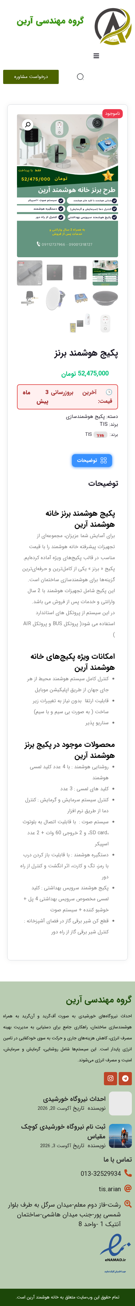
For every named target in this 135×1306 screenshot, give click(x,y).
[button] (27, 125)
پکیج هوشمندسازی (85, 416)
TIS (104, 424)
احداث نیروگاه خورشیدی (74, 1099)
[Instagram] (110, 1078)
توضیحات (87, 460)
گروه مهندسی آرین (50, 21)
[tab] (92, 460)
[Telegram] (125, 1078)
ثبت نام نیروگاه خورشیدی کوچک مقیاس (63, 1131)
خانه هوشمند (64, 547)
